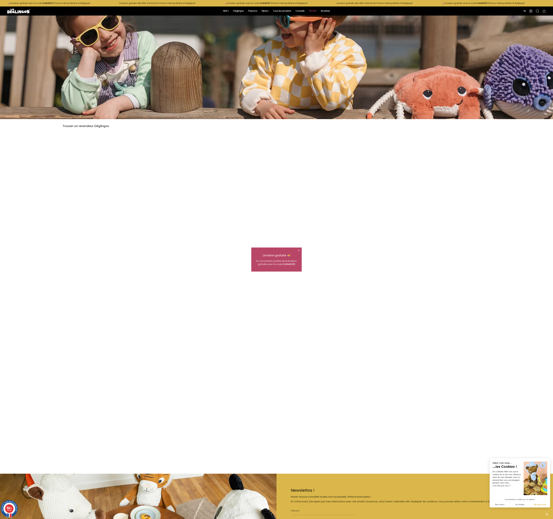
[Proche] (298, 250)
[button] (546, 514)
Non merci (499, 504)
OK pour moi (540, 504)
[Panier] (544, 11)
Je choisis (519, 504)
